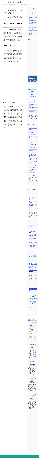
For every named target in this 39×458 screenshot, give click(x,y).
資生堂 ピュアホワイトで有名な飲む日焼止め (33, 30)
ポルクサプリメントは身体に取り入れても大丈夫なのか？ (33, 267)
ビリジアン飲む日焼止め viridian (33, 380)
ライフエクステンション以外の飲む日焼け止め (33, 198)
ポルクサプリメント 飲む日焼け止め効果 (33, 363)
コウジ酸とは (31, 142)
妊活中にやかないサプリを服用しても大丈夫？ (33, 293)
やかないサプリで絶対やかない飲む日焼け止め (33, 289)
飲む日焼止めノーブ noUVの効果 (33, 346)
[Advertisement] (13, 72)
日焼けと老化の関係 (32, 27)
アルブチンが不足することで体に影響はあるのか (33, 155)
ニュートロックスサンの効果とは (33, 324)
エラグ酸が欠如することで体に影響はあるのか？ (33, 140)
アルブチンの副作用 (32, 165)
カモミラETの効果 (32, 175)
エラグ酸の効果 (31, 132)
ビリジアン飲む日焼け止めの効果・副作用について (33, 235)
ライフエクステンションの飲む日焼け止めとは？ (33, 195)
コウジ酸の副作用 (32, 147)
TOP (7, 4)
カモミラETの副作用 (32, 173)
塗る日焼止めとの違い (33, 20)
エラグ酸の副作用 (32, 134)
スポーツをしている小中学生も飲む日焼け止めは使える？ (33, 302)
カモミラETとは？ (32, 172)
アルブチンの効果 (32, 167)
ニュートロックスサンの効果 (12, 2)
